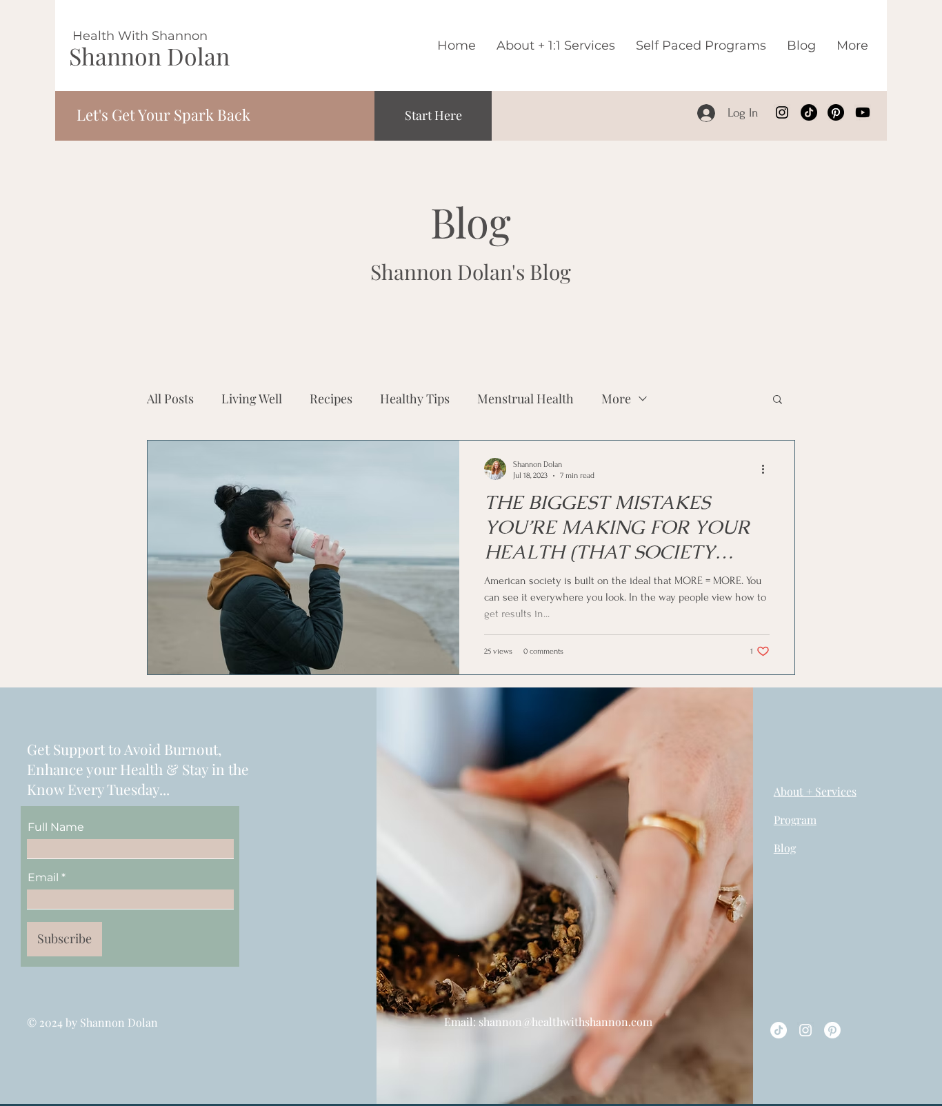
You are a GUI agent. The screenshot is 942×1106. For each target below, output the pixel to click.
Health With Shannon (140, 35)
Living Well (251, 398)
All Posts (170, 398)
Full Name (56, 827)
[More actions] (767, 469)
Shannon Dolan (149, 56)
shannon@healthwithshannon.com (565, 1021)
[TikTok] (809, 112)
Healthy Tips (415, 398)
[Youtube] (862, 112)
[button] (777, 400)
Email (43, 877)
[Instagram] (782, 112)
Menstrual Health (525, 398)
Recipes (331, 398)
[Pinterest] (836, 112)
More (616, 398)
